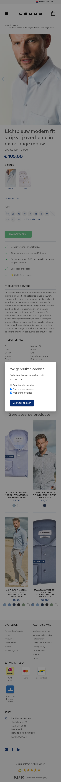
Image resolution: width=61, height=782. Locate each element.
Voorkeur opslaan (22, 403)
